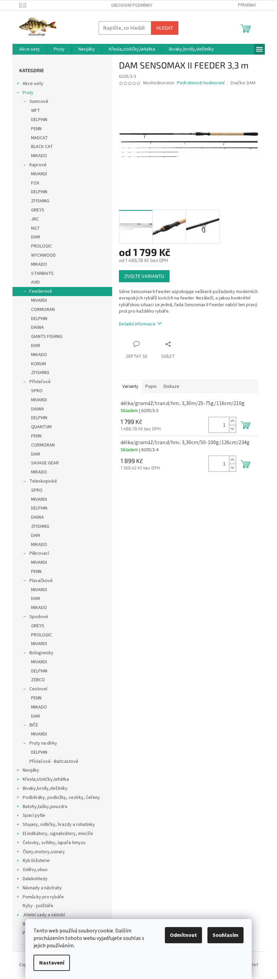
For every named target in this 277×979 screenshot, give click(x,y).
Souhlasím (225, 935)
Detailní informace (137, 324)
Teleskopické (43, 481)
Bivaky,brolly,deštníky (45, 788)
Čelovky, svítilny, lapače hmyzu (54, 842)
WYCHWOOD (43, 255)
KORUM (38, 364)
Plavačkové (41, 580)
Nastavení (51, 963)
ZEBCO (38, 679)
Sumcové (38, 101)
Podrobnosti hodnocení (201, 83)
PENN (36, 128)
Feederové (40, 291)
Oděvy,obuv (35, 869)
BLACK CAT (42, 146)
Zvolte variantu (144, 276)
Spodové (38, 616)
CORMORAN (43, 309)
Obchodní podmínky (131, 5)
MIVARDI (39, 174)
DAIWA (37, 327)
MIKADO (39, 155)
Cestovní (38, 689)
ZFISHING (40, 201)
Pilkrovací (39, 553)
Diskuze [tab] (171, 386)
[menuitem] (29, 49)
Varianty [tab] (130, 386)
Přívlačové (40, 381)
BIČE (33, 725)
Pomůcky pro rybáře (43, 897)
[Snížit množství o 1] (232, 429)
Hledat (164, 28)
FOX (35, 183)
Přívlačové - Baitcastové (53, 761)
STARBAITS (42, 273)
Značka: (242, 83)
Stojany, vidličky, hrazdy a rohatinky (59, 824)
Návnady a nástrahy (42, 888)
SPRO (37, 390)
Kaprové (38, 165)
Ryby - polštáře (38, 905)
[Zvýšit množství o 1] (232, 421)
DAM (35, 237)
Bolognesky (41, 653)
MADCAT (39, 138)
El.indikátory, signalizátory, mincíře (58, 833)
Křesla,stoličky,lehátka (46, 779)
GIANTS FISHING (46, 336)
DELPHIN (39, 119)
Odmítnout (183, 935)
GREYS (37, 210)
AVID (35, 282)
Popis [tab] (151, 386)
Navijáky (31, 770)
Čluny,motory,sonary (44, 851)
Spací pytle (34, 815)
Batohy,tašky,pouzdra (45, 806)
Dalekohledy (35, 878)
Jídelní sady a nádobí (44, 915)
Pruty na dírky (43, 743)
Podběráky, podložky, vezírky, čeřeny (61, 797)
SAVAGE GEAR (45, 463)
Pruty (28, 92)
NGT (35, 228)
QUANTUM (41, 427)
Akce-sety (33, 83)
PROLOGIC (41, 246)
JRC (35, 219)
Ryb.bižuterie (36, 860)
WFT (35, 110)
